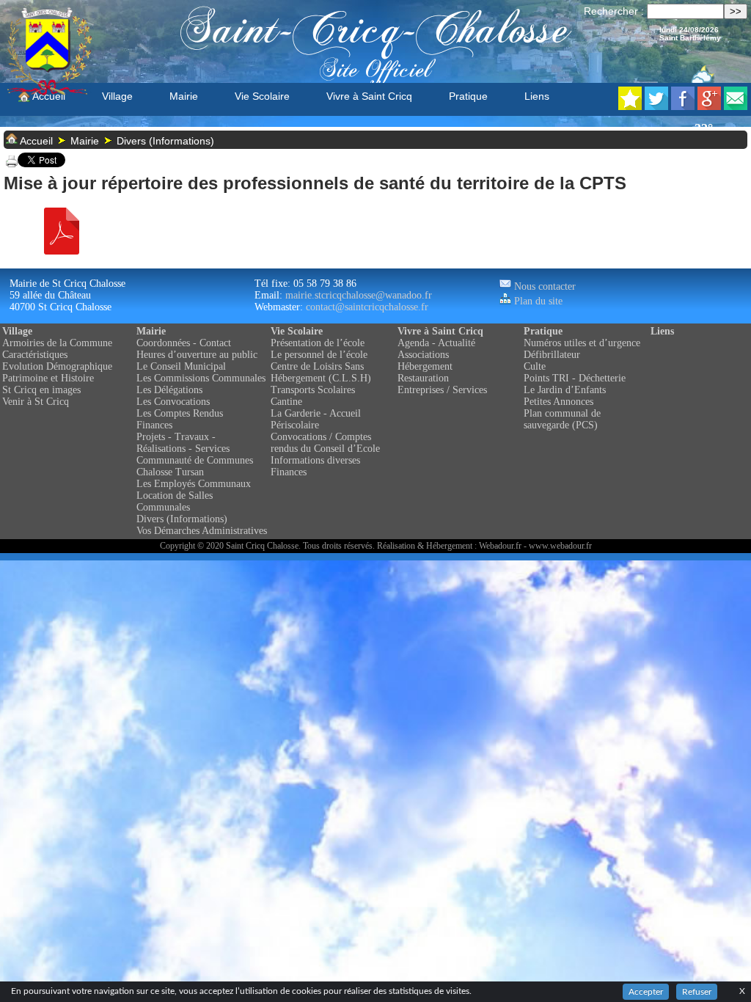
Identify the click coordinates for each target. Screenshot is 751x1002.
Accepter (646, 991)
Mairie (183, 96)
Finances (154, 425)
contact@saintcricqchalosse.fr (367, 306)
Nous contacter (543, 286)
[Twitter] (656, 106)
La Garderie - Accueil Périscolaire (316, 419)
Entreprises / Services (442, 389)
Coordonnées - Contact (183, 342)
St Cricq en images (41, 389)
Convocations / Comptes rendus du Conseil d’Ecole (325, 442)
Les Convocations (173, 401)
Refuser (696, 991)
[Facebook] (683, 106)
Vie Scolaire (262, 96)
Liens (536, 96)
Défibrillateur (552, 354)
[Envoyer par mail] (735, 106)
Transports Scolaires (313, 389)
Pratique (468, 96)
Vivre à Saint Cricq (369, 96)
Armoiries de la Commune (57, 342)
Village (117, 96)
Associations (423, 354)
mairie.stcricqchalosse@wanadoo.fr (358, 295)
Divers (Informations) (165, 141)
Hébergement (425, 366)
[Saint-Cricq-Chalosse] (630, 106)
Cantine (286, 401)
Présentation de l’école (317, 342)
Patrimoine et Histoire (48, 378)
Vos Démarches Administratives (201, 530)
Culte (535, 366)
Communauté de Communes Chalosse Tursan (194, 466)
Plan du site (537, 301)
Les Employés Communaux (193, 483)
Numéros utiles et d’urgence (582, 342)
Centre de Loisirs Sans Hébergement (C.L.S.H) (321, 372)
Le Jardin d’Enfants (565, 389)
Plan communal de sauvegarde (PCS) (562, 419)
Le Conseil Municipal (181, 366)
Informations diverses (315, 460)
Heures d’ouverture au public (196, 354)
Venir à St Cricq (35, 401)
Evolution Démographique (57, 366)
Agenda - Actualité (436, 342)
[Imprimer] (12, 163)
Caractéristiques (34, 354)
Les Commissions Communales (200, 378)
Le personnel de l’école (319, 354)
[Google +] (709, 106)
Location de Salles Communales (174, 501)
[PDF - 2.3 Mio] (61, 251)
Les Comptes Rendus (179, 413)
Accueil (47, 96)
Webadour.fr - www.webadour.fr (535, 546)
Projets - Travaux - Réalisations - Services (183, 442)
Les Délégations (169, 389)
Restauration (423, 378)
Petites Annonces (558, 401)
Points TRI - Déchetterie (575, 378)
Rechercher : (614, 11)
